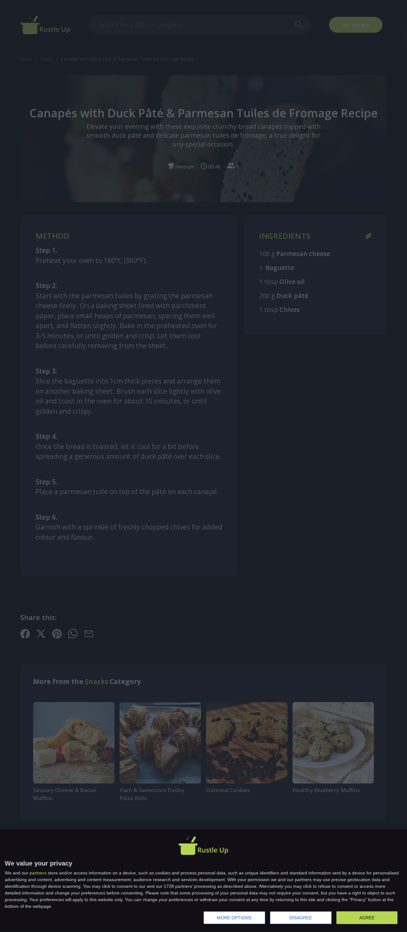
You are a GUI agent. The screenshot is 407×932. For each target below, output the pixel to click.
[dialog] (203, 881)
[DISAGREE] (395, 841)
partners (38, 873)
